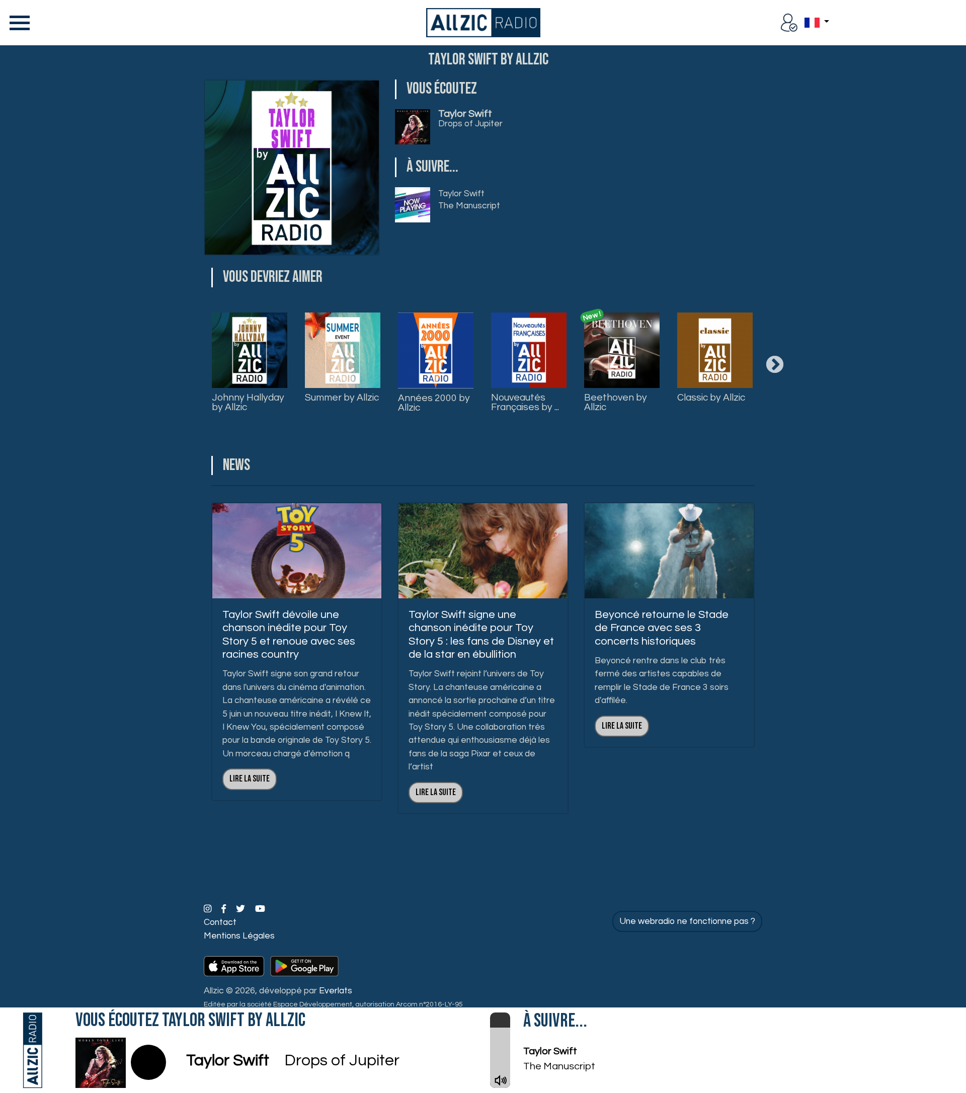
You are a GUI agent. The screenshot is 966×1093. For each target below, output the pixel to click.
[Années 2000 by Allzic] (435, 350)
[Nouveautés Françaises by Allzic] (529, 350)
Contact (220, 922)
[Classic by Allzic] (715, 350)
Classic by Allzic (711, 398)
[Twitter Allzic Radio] (241, 909)
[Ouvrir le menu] (18, 23)
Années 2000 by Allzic (434, 403)
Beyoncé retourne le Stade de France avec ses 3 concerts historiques (662, 628)
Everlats (335, 990)
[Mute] (500, 1080)
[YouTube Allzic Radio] (260, 909)
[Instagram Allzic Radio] (208, 909)
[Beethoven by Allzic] (622, 350)
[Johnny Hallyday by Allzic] (249, 350)
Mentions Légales (239, 936)
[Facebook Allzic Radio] (224, 909)
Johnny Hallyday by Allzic (248, 402)
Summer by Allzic (342, 398)
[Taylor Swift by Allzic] (292, 167)
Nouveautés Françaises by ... (525, 402)
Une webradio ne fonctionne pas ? (687, 921)
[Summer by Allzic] (342, 350)
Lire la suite (249, 778)
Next (775, 365)
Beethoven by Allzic (615, 402)
